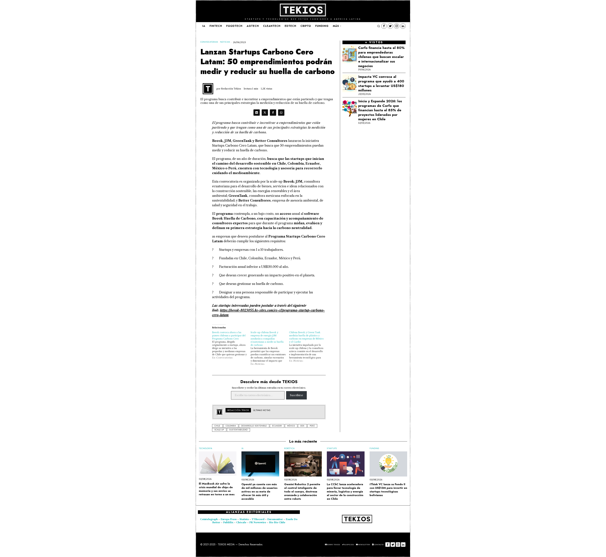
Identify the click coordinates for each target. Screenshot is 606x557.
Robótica (289, 448)
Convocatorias (209, 42)
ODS (302, 425)
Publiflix (228, 522)
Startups (332, 448)
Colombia (231, 425)
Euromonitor (275, 519)
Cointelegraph (209, 519)
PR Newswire (257, 522)
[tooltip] (384, 26)
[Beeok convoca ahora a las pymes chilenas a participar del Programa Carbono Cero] (231, 345)
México (291, 425)
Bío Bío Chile (277, 522)
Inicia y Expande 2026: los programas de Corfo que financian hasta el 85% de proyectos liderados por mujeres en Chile (380, 110)
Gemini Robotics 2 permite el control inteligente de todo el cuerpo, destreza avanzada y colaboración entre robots (302, 491)
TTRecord (258, 519)
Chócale (241, 522)
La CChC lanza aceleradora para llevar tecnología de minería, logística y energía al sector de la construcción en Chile (345, 491)
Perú (312, 425)
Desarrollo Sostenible (254, 425)
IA (242, 448)
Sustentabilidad (238, 429)
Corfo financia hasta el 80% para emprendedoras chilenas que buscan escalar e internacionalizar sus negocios (381, 56)
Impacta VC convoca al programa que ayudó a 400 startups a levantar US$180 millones (381, 83)
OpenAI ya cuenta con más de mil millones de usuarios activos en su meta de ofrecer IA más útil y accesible (259, 491)
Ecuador (277, 425)
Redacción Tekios (231, 88)
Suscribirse (296, 395)
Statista (244, 519)
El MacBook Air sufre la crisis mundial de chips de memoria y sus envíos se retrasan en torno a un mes (217, 489)
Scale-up (219, 429)
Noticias (225, 42)
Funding (374, 448)
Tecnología (205, 448)
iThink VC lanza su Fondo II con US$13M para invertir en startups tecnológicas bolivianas (388, 490)
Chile (217, 425)
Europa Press (229, 519)
